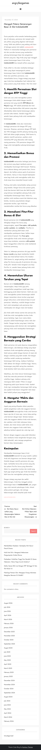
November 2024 (9, 684)
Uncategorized (10, 497)
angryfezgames (20, 3)
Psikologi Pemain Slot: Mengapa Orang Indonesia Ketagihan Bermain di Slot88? (20, 574)
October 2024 (8, 689)
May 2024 (7, 709)
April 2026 (7, 615)
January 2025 (8, 676)
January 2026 (8, 627)
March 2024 (8, 717)
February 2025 (9, 672)
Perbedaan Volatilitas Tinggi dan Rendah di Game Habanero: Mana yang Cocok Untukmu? (20, 560)
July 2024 (7, 701)
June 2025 (7, 656)
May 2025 (7, 660)
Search (7, 528)
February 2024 (9, 721)
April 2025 (7, 664)
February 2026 (9, 623)
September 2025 (9, 644)
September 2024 (9, 693)
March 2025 (8, 668)
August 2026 (8, 603)
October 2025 (8, 640)
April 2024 (7, 713)
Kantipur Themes (27, 747)
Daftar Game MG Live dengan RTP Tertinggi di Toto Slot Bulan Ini (20, 567)
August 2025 (8, 648)
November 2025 (9, 636)
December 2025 (9, 632)
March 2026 (8, 619)
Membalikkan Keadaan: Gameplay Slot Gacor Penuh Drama (18, 547)
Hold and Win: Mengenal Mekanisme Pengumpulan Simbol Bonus (16, 553)
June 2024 (7, 705)
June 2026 (7, 611)
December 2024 (9, 680)
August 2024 (8, 697)
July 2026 (7, 607)
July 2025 (7, 652)
